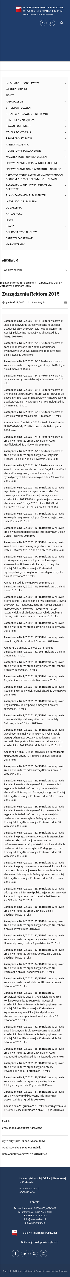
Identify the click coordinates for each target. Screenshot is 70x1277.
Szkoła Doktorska (18, 132)
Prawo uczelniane (18, 126)
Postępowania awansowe (23, 150)
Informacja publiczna (21, 201)
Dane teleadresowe (19, 238)
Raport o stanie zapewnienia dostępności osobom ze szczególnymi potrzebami (34, 177)
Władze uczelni (16, 89)
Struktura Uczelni (18, 107)
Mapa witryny (15, 244)
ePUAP (10, 219)
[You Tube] (33, 1253)
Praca (10, 226)
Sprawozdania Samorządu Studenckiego (33, 169)
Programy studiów (19, 138)
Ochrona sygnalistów (21, 232)
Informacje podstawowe (23, 83)
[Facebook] (15, 1253)
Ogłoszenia (14, 207)
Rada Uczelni (15, 101)
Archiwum (10, 260)
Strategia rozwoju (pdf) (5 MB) (27, 113)
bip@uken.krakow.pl (35, 1222)
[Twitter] (24, 1253)
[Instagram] (43, 1253)
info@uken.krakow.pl (35, 1219)
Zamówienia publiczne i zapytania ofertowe (29, 187)
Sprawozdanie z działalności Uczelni (31, 162)
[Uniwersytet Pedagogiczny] (13, 8)
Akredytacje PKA (17, 144)
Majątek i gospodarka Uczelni (26, 156)
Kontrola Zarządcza (20, 119)
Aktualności (14, 213)
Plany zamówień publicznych (26, 195)
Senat (10, 95)
